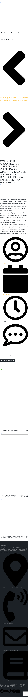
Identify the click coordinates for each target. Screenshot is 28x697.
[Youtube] (6, 691)
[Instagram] (14, 691)
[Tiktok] (10, 691)
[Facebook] (2, 691)
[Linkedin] (18, 691)
